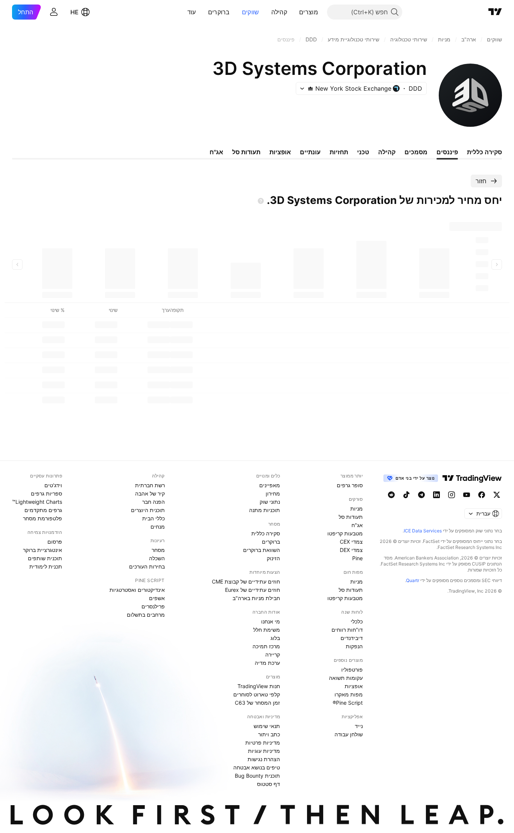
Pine (357, 558)
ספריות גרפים (46, 493)
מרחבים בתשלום (146, 614)
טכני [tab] (363, 152)
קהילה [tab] (386, 152)
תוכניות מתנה (264, 510)
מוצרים (308, 12)
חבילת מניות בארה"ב (256, 598)
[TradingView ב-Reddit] (391, 494)
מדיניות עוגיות (264, 751)
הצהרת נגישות (264, 759)
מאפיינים (269, 485)
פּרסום (54, 541)
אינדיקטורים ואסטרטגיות (137, 590)
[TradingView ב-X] (496, 494)
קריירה (272, 654)
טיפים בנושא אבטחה (256, 767)
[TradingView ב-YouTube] (466, 494)
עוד (191, 12)
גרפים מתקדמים (43, 510)
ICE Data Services (423, 531)
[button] (293, 12)
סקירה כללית (265, 533)
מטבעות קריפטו (345, 533)
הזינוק (273, 558)
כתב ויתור (269, 734)
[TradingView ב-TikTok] (406, 494)
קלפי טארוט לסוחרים (256, 694)
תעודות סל (351, 517)
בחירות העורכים (147, 566)
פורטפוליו (352, 669)
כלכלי (357, 621)
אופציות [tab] (280, 152)
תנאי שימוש (267, 726)
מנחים (158, 526)
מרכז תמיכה (266, 646)
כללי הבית (153, 518)
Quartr (412, 580)
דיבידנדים (352, 638)
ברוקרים (219, 12)
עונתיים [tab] (310, 152)
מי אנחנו (270, 621)
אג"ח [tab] (216, 152)
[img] (310, 88)
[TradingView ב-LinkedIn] (436, 494)
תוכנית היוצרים (148, 510)
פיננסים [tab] (447, 152)
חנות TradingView (258, 686)
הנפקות (354, 646)
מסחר (158, 550)
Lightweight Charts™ (37, 502)
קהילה (279, 12)
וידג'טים (53, 485)
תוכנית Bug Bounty (257, 775)
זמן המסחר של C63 (257, 702)
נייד (359, 726)
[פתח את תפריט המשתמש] (53, 12)
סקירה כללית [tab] (484, 152)
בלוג (275, 638)
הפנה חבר (153, 502)
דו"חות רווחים (347, 629)
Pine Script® (348, 702)
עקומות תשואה (346, 678)
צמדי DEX (351, 550)
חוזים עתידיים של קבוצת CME (246, 581)
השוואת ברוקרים (261, 550)
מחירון (273, 493)
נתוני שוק (270, 502)
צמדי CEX (351, 541)
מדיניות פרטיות (262, 742)
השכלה (157, 558)
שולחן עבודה (349, 734)
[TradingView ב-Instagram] (451, 494)
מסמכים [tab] (416, 152)
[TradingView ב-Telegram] (421, 494)
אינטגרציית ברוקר (42, 550)
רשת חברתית (150, 485)
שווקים (250, 12)
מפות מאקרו (349, 694)
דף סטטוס (268, 784)
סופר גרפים (350, 485)
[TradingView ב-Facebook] (481, 494)
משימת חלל (266, 629)
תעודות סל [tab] (246, 152)
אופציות (354, 686)
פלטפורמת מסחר (42, 518)
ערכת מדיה (267, 663)
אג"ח (357, 525)
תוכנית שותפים (45, 558)
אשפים (157, 598)
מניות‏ (356, 508)
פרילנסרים (153, 606)
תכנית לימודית (45, 566)
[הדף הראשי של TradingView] (495, 12)
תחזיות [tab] (339, 152)
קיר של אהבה (150, 493)
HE (74, 12)
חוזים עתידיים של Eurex (252, 590)
